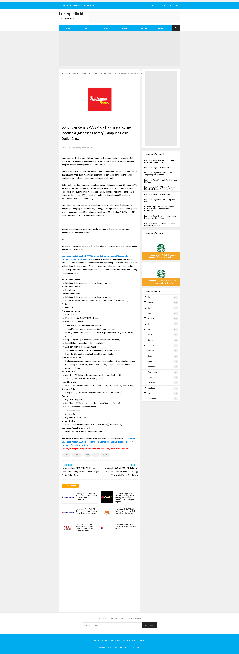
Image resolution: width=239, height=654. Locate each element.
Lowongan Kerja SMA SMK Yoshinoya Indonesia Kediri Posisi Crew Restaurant (125, 511)
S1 (149, 324)
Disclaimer (75, 6)
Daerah (144, 28)
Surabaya (151, 383)
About (96, 640)
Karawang (152, 377)
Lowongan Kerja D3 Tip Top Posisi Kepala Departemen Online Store (160, 217)
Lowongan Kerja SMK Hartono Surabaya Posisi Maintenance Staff (160, 161)
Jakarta (151, 319)
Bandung (151, 388)
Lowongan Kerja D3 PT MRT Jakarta (158, 168)
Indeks (142, 640)
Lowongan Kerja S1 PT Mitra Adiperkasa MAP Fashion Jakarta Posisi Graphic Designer (85, 527)
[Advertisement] (119, 48)
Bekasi (150, 340)
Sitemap (64, 6)
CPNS (106, 28)
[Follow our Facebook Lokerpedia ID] (165, 5)
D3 (149, 329)
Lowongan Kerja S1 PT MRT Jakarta (158, 194)
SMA (87, 455)
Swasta (125, 28)
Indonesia (151, 367)
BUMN (68, 28)
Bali (149, 394)
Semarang (152, 399)
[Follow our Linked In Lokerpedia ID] (152, 5)
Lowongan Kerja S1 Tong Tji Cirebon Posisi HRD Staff (160, 181)
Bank (87, 28)
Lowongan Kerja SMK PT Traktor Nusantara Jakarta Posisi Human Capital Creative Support (86, 497)
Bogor (150, 356)
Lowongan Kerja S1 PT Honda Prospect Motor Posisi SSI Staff (159, 224)
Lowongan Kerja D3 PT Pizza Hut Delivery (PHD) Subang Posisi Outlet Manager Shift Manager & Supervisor (125, 498)
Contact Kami (88, 6)
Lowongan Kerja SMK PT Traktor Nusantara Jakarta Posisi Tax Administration (86, 511)
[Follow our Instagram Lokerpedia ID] (158, 5)
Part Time (151, 351)
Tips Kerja (162, 28)
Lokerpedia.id (119, 648)
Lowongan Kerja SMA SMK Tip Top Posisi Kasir (160, 201)
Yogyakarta (152, 372)
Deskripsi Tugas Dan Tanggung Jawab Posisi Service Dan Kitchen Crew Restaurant (159, 209)
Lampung (77, 455)
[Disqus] (99, 575)
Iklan (104, 640)
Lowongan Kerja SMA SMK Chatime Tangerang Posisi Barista (158, 174)
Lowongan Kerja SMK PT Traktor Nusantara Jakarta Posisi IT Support (125, 526)
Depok (150, 361)
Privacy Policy (130, 640)
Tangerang (152, 345)
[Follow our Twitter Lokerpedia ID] (171, 5)
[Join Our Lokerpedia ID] (177, 5)
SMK (95, 455)
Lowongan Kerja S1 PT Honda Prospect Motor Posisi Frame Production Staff (159, 188)
